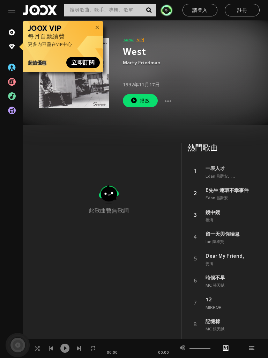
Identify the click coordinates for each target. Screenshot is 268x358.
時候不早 (215, 277)
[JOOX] (39, 10)
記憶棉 (213, 321)
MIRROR (214, 308)
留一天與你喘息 (223, 234)
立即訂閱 (83, 62)
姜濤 (209, 220)
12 (209, 299)
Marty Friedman (142, 63)
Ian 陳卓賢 (215, 242)
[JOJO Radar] (166, 10)
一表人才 (215, 168)
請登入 (199, 10)
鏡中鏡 (213, 212)
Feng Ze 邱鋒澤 (245, 176)
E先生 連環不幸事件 (227, 190)
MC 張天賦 (215, 286)
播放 (145, 101)
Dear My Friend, (225, 256)
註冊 (242, 10)
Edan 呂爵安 (217, 176)
